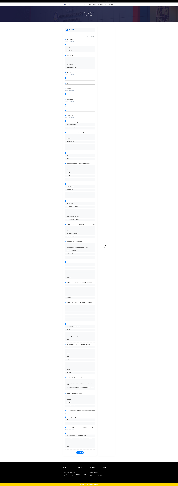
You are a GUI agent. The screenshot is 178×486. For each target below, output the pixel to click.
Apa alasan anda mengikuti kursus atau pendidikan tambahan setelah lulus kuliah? (79, 433)
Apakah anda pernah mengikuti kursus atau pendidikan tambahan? (77, 417)
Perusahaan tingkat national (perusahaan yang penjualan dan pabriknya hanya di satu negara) (80, 388)
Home (85, 4)
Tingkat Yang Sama (70, 189)
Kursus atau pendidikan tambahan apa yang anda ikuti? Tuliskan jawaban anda (79, 427)
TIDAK (68, 158)
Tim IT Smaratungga (95, 484)
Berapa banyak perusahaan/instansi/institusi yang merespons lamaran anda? (78, 282)
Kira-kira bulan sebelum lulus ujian (72, 124)
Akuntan (68, 359)
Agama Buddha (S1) (70, 64)
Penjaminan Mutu (100, 4)
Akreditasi (94, 4)
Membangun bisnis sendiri (71, 253)
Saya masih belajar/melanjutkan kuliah (73, 326)
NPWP (67, 83)
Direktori (106, 4)
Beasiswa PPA (69, 144)
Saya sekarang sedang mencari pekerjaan (74, 336)
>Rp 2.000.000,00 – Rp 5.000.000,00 (73, 216)
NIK (66, 77)
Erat (67, 169)
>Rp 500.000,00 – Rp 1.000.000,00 (72, 206)
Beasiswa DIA (69, 138)
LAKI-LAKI (68, 47)
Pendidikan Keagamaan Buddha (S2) (73, 57)
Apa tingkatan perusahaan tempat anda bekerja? (74, 377)
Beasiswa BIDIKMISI (70, 141)
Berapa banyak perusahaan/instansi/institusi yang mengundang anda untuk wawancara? (78, 303)
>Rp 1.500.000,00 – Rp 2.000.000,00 (73, 213)
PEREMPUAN (69, 50)
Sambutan (78, 476)
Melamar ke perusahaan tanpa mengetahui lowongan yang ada (77, 247)
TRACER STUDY (69, 115)
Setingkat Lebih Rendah (71, 192)
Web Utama (79, 471)
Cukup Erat (68, 172)
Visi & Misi (78, 474)
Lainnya (68, 339)
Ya (67, 419)
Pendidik (68, 346)
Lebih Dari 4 (69, 277)
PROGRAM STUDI (69, 55)
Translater (68, 353)
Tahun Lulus (68, 110)
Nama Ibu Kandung (69, 99)
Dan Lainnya (69, 372)
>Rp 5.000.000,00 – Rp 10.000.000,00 (73, 219)
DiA (84, 471)
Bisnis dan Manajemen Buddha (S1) (73, 67)
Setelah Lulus (69, 230)
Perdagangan (69, 399)
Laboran (68, 356)
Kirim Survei (80, 452)
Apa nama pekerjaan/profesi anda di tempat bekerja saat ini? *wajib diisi (77, 344)
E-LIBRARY (85, 474)
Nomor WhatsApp (69, 104)
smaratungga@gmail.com (108, 1)
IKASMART (85, 476)
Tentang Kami (89, 4)
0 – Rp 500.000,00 (70, 203)
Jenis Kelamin (68, 44)
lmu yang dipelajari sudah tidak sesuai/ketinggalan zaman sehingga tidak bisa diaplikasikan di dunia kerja (79, 439)
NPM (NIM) (68, 72)
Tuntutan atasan (69, 443)
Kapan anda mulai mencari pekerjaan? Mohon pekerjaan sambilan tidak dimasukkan (80, 224)
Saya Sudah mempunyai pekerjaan (72, 233)
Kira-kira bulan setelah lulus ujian (72, 127)
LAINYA (68, 148)
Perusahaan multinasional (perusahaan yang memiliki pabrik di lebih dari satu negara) (79, 384)
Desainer (68, 366)
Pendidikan (69, 402)
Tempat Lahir (68, 88)
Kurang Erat (69, 175)
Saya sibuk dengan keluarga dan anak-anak (74, 332)
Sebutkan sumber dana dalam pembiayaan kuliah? (74, 132)
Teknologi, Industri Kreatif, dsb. (72, 405)
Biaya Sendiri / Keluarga (71, 135)
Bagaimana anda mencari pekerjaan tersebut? (73, 241)
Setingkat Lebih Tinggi (70, 186)
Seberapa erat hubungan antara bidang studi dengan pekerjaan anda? (77, 163)
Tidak (68, 422)
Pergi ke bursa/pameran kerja (71, 250)
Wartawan (68, 369)
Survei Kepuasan (111, 4)
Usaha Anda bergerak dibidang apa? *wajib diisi (74, 393)
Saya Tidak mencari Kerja (71, 236)
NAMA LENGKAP (69, 39)
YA (67, 155)
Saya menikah (69, 329)
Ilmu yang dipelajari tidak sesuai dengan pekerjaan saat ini (76, 435)
